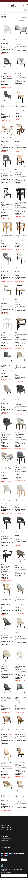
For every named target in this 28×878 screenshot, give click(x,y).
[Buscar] (25, 10)
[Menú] (1, 5)
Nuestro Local (4, 842)
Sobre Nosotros (4, 840)
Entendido (12, 875)
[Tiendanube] (6, 873)
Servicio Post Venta (5, 836)
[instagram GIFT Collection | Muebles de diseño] (1, 818)
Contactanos (4, 845)
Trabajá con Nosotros (5, 838)
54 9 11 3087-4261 (5, 825)
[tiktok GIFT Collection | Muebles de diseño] (6, 818)
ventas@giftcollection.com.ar (7, 827)
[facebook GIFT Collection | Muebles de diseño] (4, 818)
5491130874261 (4, 823)
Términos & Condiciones (6, 847)
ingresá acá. (20, 869)
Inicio (2, 14)
